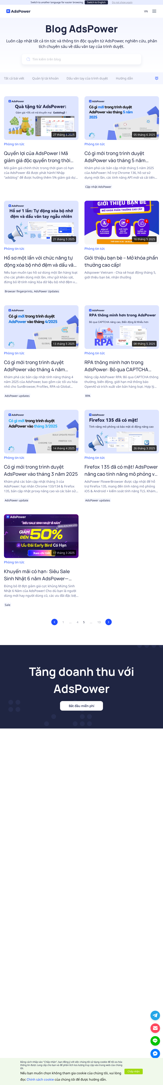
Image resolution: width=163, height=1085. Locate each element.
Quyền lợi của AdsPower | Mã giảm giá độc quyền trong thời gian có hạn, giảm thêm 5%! (37, 160)
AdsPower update (16, 500)
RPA (87, 396)
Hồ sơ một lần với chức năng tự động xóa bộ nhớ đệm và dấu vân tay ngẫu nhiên (40, 264)
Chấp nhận (134, 1071)
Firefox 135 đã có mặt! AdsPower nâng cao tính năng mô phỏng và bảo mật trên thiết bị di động (121, 473)
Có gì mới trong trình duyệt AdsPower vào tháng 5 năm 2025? (115, 160)
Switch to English (96, 2)
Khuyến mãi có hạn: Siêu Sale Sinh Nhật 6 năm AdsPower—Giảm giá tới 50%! (37, 578)
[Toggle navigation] (154, 11)
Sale (7, 605)
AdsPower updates (17, 396)
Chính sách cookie (40, 1079)
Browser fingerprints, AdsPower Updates (32, 291)
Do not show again (122, 2)
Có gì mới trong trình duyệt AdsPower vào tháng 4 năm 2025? (34, 369)
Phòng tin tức (14, 144)
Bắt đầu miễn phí (81, 706)
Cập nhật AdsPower (98, 187)
